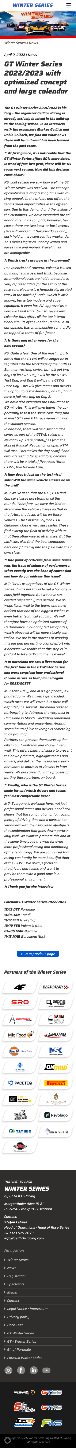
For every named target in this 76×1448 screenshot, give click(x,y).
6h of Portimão (19, 1349)
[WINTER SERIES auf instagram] (8, 1371)
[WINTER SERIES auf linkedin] (34, 1371)
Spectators (15, 1284)
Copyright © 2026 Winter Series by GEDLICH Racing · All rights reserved (38, 1440)
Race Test (15, 1325)
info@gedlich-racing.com (24, 1238)
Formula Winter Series (24, 1357)
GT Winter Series (20, 1333)
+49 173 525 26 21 (19, 1233)
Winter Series (32, 5)
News (33, 42)
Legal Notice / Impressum (27, 1308)
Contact (13, 1300)
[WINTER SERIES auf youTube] (46, 1371)
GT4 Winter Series (21, 1341)
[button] (7, 1440)
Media (12, 1292)
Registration (17, 1276)
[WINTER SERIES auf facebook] (21, 1371)
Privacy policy (18, 1317)
